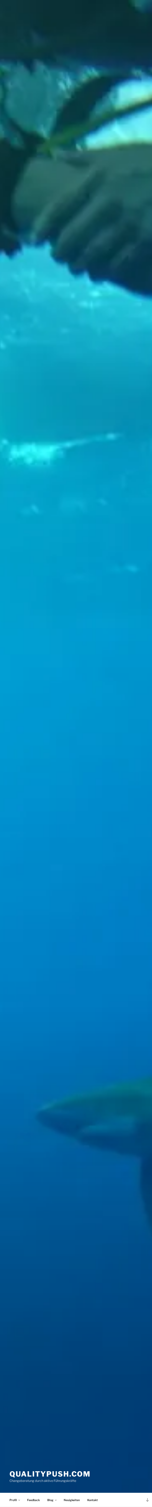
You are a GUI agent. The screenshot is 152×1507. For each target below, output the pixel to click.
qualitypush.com (50, 1474)
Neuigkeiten (72, 1500)
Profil (13, 1500)
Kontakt (92, 1500)
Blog (50, 1500)
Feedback (33, 1500)
